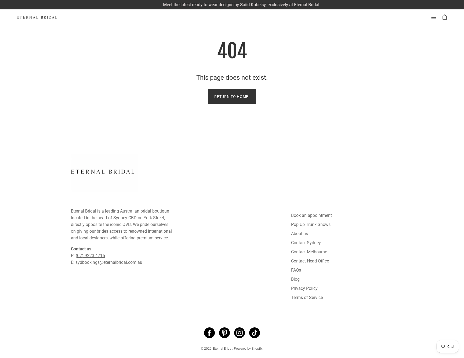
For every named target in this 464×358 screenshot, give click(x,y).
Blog (295, 279)
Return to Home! (232, 96)
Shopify (257, 348)
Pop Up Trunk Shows (311, 224)
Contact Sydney (306, 242)
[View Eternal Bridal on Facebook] (209, 332)
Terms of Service (307, 297)
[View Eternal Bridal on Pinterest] (224, 332)
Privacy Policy (304, 288)
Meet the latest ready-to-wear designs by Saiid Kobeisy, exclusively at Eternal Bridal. (232, 4)
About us (299, 233)
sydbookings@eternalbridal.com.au (108, 262)
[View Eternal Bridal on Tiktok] (254, 332)
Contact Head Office (310, 261)
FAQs (296, 270)
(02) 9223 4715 (90, 255)
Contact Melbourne (309, 251)
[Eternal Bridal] (41, 17)
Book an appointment (311, 215)
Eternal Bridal (222, 348)
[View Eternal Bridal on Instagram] (239, 332)
